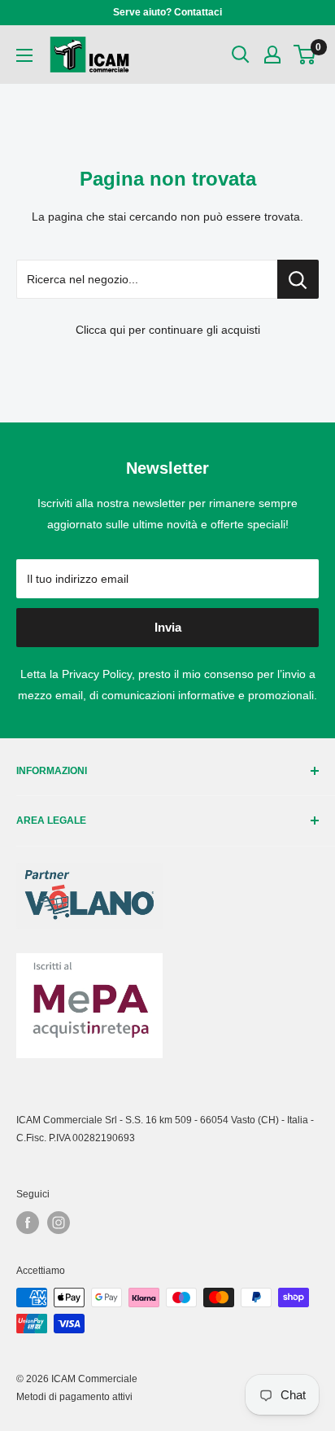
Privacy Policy (97, 673)
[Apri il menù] (24, 55)
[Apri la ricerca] (241, 54)
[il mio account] (272, 54)
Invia (167, 627)
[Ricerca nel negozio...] (298, 279)
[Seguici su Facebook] (27, 1222)
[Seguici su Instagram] (58, 1222)
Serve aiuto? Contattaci (167, 12)
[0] (305, 54)
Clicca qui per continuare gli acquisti (168, 329)
